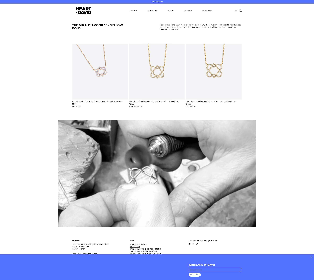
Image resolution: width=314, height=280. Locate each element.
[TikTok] (197, 244)
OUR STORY (152, 10)
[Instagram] (193, 244)
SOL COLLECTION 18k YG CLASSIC (144, 251)
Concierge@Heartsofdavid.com (84, 254)
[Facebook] (190, 244)
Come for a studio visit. (169, 29)
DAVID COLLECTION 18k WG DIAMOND (146, 254)
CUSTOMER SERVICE (138, 244)
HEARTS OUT (207, 10)
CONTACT (188, 10)
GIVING (171, 10)
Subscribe (194, 274)
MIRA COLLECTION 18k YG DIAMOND (145, 249)
